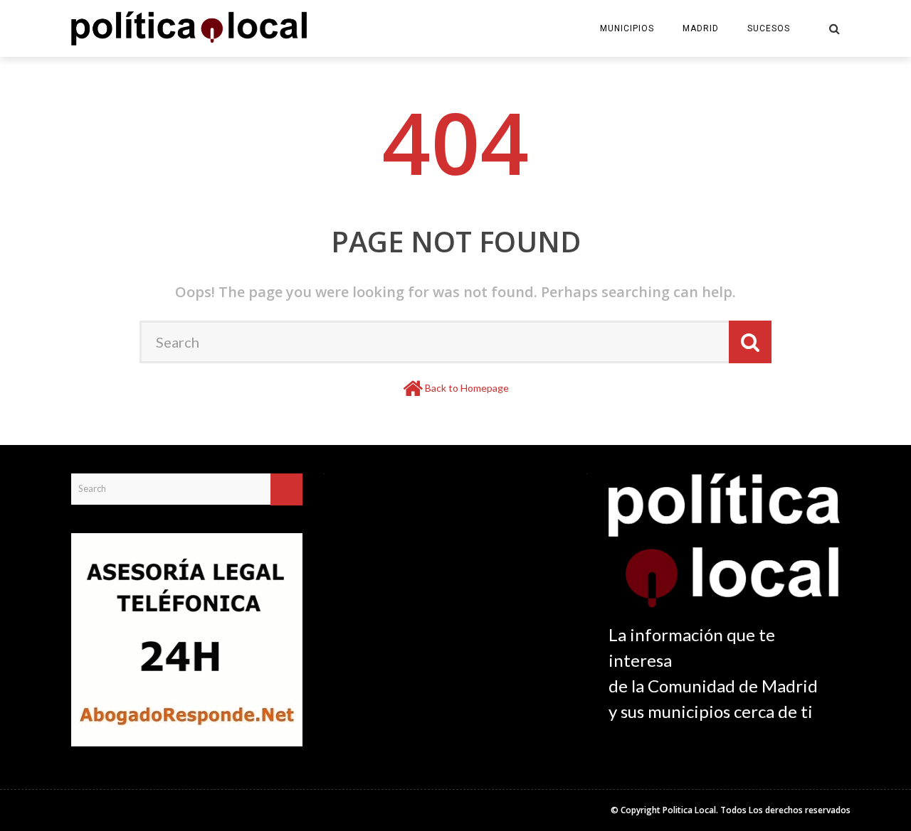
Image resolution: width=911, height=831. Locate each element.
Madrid (701, 28)
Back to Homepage (467, 388)
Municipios (627, 28)
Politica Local (689, 810)
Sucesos (768, 28)
